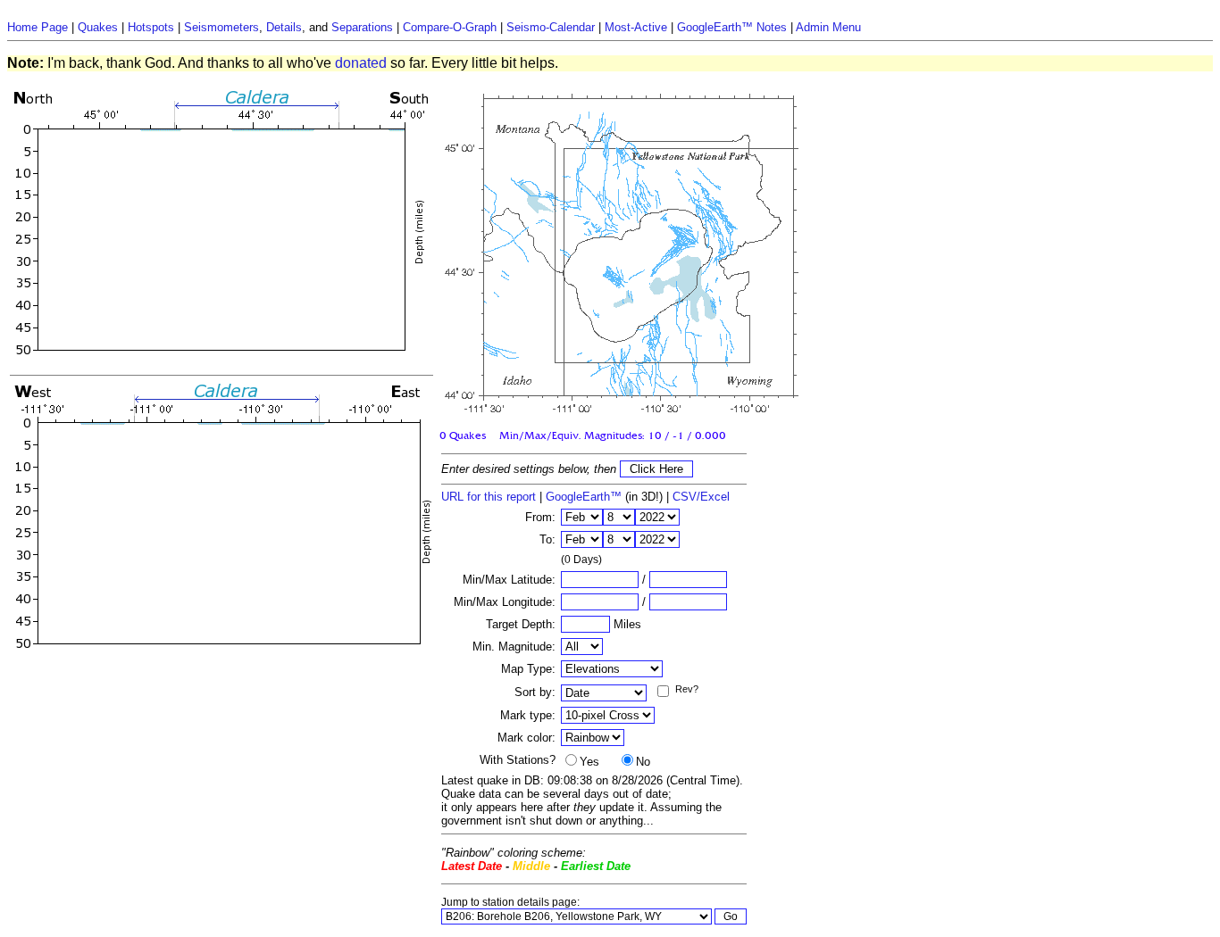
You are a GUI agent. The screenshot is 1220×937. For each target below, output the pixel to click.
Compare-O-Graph (450, 27)
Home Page (37, 27)
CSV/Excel (701, 496)
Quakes (98, 27)
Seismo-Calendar (550, 27)
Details (284, 27)
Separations (362, 27)
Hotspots (151, 27)
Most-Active (636, 27)
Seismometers (221, 27)
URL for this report (488, 496)
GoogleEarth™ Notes (732, 27)
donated (361, 62)
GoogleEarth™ (584, 496)
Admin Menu (828, 27)
